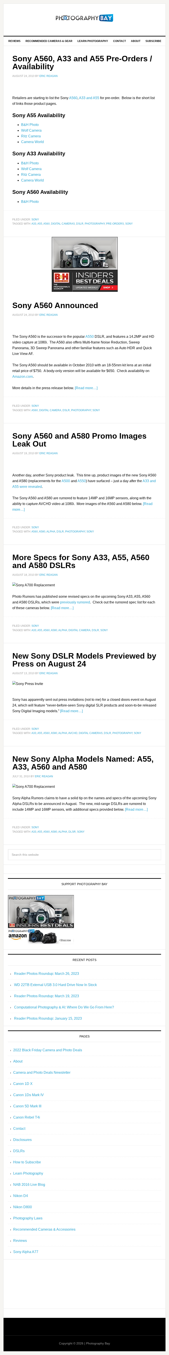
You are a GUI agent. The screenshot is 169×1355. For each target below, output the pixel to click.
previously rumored (75, 602)
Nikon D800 (22, 1207)
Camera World (32, 142)
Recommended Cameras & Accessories (44, 1229)
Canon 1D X (23, 1084)
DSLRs (19, 1151)
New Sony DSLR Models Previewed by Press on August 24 (84, 659)
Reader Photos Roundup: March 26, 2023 (46, 973)
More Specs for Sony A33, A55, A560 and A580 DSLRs (80, 561)
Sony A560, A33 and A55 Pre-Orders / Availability (82, 62)
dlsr (72, 831)
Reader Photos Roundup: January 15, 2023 (48, 1018)
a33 (33, 223)
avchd (72, 733)
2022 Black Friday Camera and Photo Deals (47, 1050)
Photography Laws (27, 1218)
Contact (19, 1128)
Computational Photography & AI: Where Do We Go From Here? (64, 1007)
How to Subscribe (27, 1162)
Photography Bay (84, 18)
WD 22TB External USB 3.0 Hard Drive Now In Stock (55, 985)
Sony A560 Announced (55, 305)
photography (95, 223)
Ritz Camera (31, 136)
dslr (79, 223)
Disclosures (22, 1140)
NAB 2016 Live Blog (29, 1184)
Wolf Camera (31, 130)
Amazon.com (22, 376)
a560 (46, 223)
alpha (50, 531)
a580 (42, 531)
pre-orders (115, 223)
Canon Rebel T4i (26, 1117)
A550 (89, 336)
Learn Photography (28, 1173)
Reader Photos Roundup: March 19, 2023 (46, 996)
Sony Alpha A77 (25, 1252)
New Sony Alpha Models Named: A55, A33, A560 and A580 (83, 762)
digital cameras (63, 223)
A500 (66, 481)
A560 (73, 98)
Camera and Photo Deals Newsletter (41, 1072)
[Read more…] (86, 388)
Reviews (20, 1240)
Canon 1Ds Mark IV (28, 1095)
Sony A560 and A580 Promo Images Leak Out (79, 439)
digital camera (50, 410)
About (17, 1061)
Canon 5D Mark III (27, 1106)
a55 (39, 223)
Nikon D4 (20, 1196)
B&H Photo (30, 125)
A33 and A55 (89, 98)
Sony (35, 219)
